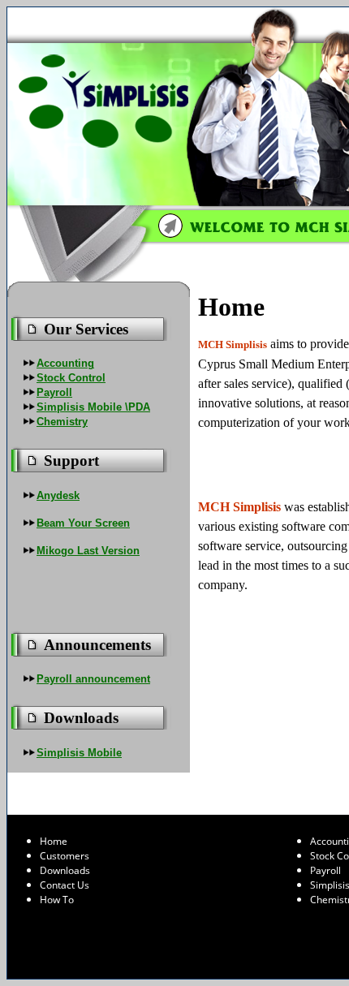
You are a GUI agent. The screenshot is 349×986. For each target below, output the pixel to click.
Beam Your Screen (83, 523)
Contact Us (64, 885)
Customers (64, 856)
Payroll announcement (93, 679)
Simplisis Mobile (79, 753)
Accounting (65, 363)
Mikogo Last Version (88, 551)
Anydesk (58, 495)
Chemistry (62, 421)
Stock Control (71, 378)
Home (53, 841)
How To (57, 899)
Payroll (54, 392)
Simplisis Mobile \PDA (93, 407)
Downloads (65, 870)
